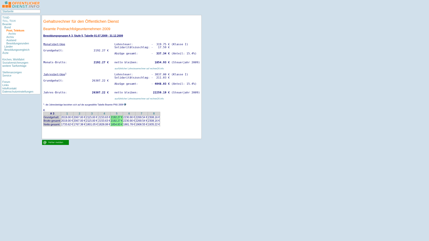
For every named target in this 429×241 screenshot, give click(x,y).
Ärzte (5, 53)
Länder (8, 46)
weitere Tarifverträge (14, 65)
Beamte (7, 24)
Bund (7, 27)
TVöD (5, 17)
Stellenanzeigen (12, 72)
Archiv (12, 33)
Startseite (8, 11)
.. (48, 114)
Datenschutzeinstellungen (17, 91)
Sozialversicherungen (15, 62)
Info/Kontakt (9, 88)
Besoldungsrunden (17, 43)
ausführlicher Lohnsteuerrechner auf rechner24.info (139, 68)
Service (6, 75)
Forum (6, 82)
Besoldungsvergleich (16, 49)
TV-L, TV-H (9, 21)
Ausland (11, 40)
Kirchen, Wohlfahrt (13, 59)
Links (5, 85)
